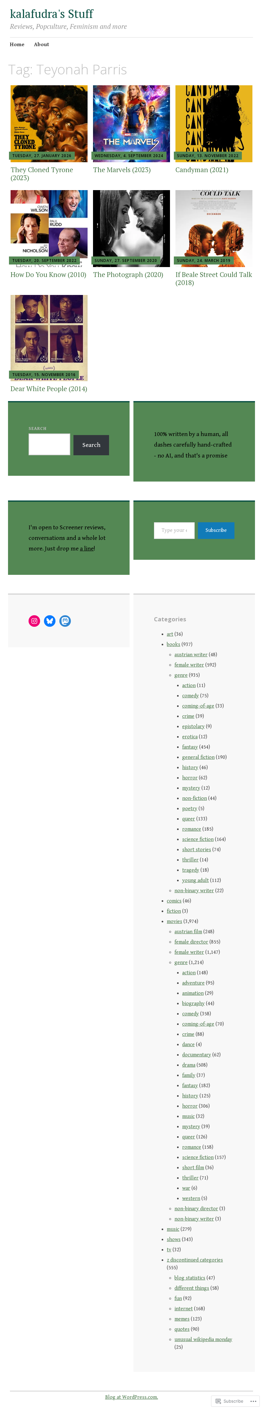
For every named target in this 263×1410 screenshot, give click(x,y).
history (190, 768)
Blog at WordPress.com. (131, 1397)
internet (183, 1309)
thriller (190, 860)
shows (174, 1240)
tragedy (190, 870)
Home (17, 44)
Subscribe (216, 530)
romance (191, 829)
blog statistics (189, 1278)
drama (188, 1065)
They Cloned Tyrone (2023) (42, 173)
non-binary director (196, 1209)
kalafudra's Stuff (51, 13)
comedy (190, 696)
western (191, 1199)
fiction (174, 911)
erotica (190, 737)
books (173, 645)
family (188, 1075)
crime (188, 716)
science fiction (198, 839)
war (186, 1188)
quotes (182, 1329)
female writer (189, 665)
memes (182, 1319)
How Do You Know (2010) (48, 274)
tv (169, 1250)
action (189, 686)
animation (193, 993)
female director (191, 942)
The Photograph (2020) (128, 274)
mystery (191, 788)
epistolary (193, 727)
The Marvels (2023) (122, 169)
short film (193, 1168)
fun (178, 1299)
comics (174, 901)
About (41, 44)
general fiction (198, 757)
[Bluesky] (49, 621)
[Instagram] (34, 621)
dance (188, 1045)
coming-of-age (198, 706)
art (170, 634)
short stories (196, 850)
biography (193, 1004)
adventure (193, 983)
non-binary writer (194, 891)
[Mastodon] (65, 621)
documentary (196, 1055)
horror (190, 778)
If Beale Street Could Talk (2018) (213, 278)
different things (191, 1288)
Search (38, 428)
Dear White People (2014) (49, 388)
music (188, 1116)
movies (174, 922)
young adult (195, 880)
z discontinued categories (195, 1260)
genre (181, 675)
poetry (189, 809)
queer (188, 819)
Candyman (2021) (201, 169)
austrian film (188, 932)
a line (87, 548)
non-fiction (194, 798)
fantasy (190, 747)
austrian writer (191, 655)
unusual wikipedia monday (203, 1340)
